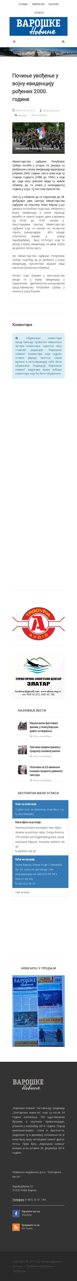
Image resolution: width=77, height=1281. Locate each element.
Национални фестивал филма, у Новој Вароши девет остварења (44, 727)
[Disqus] (38, 429)
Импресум (38, 4)
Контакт (54, 4)
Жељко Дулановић (51, 110)
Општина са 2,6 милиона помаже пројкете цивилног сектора (46, 771)
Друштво (23, 115)
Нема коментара (39, 115)
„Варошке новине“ (24, 1108)
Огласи (39, 12)
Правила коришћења (40, 1266)
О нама (23, 4)
